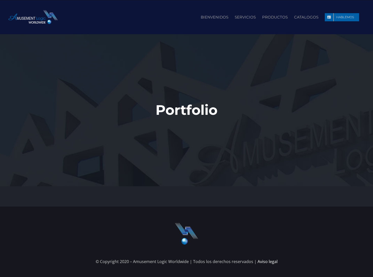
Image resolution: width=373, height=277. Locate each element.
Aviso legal (268, 261)
